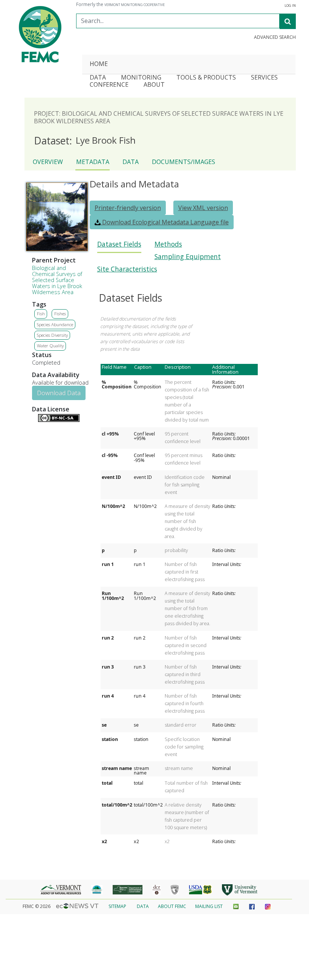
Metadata (92, 162)
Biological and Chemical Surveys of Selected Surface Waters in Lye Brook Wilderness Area (57, 280)
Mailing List (209, 906)
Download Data (59, 393)
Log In (290, 5)
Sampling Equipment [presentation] (187, 256)
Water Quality (50, 345)
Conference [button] (109, 85)
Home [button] (99, 64)
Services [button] (264, 77)
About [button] (154, 85)
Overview (48, 162)
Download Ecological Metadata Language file (165, 222)
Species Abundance (55, 324)
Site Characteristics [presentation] (127, 269)
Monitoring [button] (141, 77)
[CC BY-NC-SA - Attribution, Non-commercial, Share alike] (59, 419)
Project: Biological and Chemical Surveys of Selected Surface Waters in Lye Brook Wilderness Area (158, 117)
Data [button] (98, 77)
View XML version (203, 208)
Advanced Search (275, 37)
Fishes (60, 313)
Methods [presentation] (168, 244)
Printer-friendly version (128, 208)
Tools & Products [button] (206, 77)
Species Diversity (52, 335)
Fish (41, 313)
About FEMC (172, 906)
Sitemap (117, 906)
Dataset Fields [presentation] (119, 244)
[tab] (119, 246)
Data (130, 162)
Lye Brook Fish (85, 140)
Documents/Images (183, 162)
